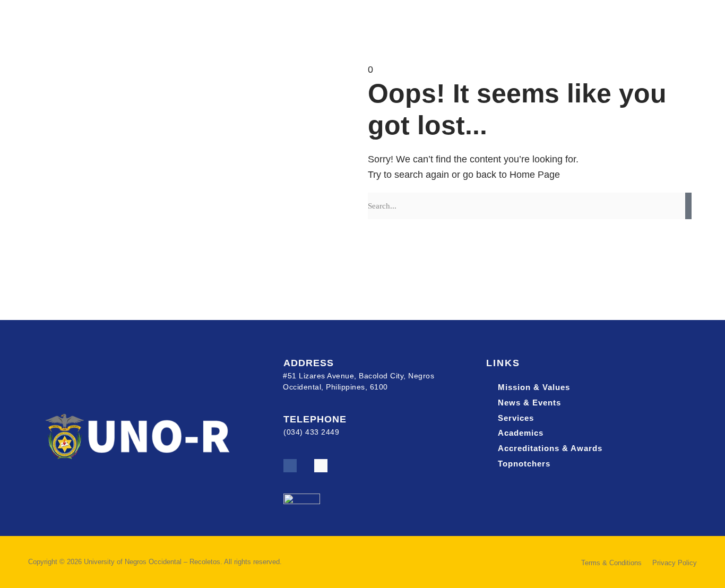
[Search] (688, 206)
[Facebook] (290, 465)
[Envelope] (320, 465)
